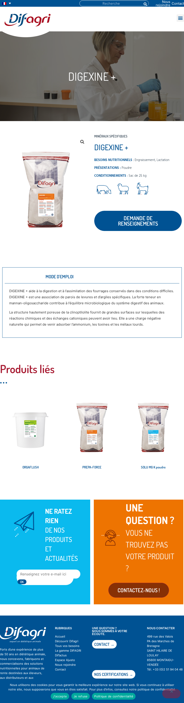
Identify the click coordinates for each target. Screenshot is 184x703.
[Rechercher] (145, 3)
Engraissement (145, 160)
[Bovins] (104, 189)
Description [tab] (22, 276)
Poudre (127, 168)
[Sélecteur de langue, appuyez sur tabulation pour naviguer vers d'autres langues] (6, 3)
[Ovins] (123, 189)
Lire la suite (15, 482)
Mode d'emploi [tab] (60, 276)
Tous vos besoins (67, 646)
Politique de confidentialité (113, 696)
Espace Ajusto (65, 660)
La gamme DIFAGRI (68, 650)
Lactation (163, 160)
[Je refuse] (171, 693)
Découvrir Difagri (66, 641)
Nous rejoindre (65, 664)
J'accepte (60, 696)
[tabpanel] (92, 309)
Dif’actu (60, 655)
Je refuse (81, 696)
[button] (180, 18)
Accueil (60, 636)
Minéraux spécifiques (110, 136)
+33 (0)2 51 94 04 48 (168, 669)
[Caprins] (142, 189)
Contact (178, 3)
